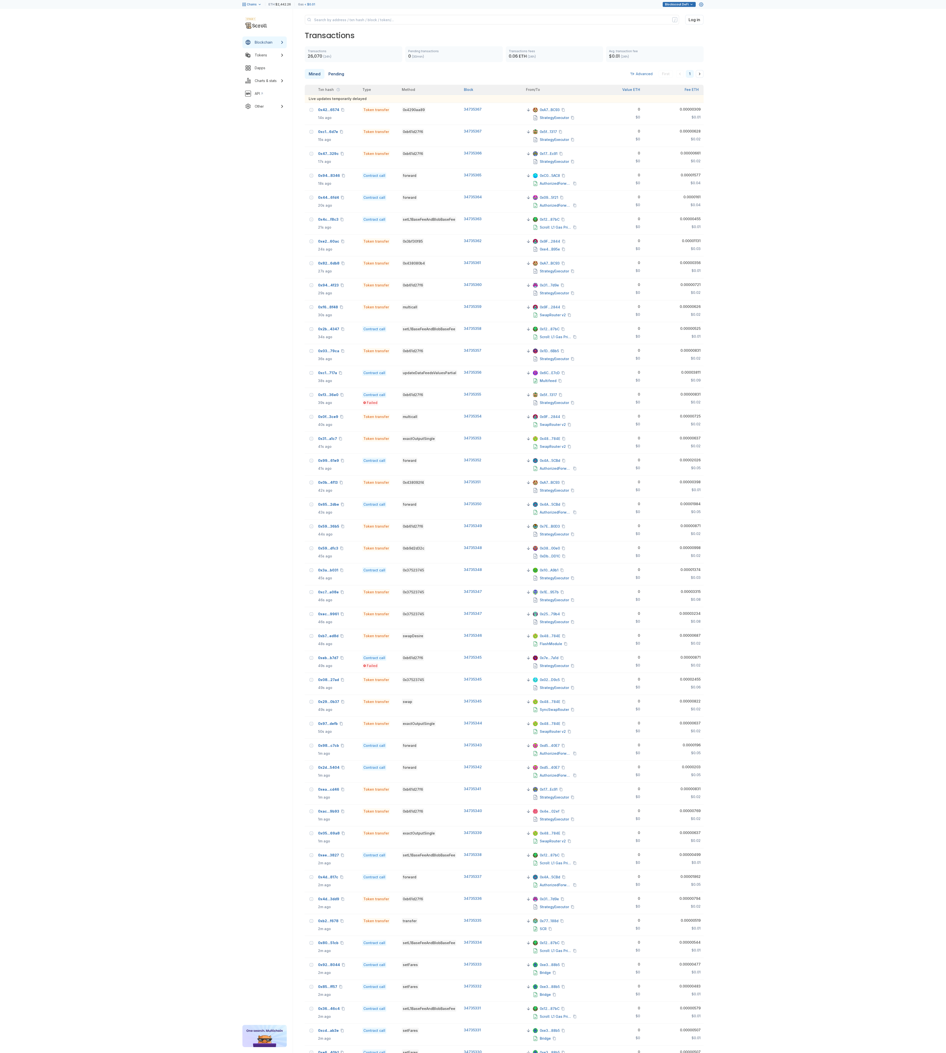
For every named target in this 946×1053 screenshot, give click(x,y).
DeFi (677, 4)
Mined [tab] (315, 73)
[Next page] (700, 74)
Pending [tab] (336, 73)
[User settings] (701, 4)
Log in (694, 19)
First (666, 74)
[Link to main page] (256, 26)
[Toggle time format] (338, 89)
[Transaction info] (311, 110)
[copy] (343, 109)
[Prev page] (680, 74)
